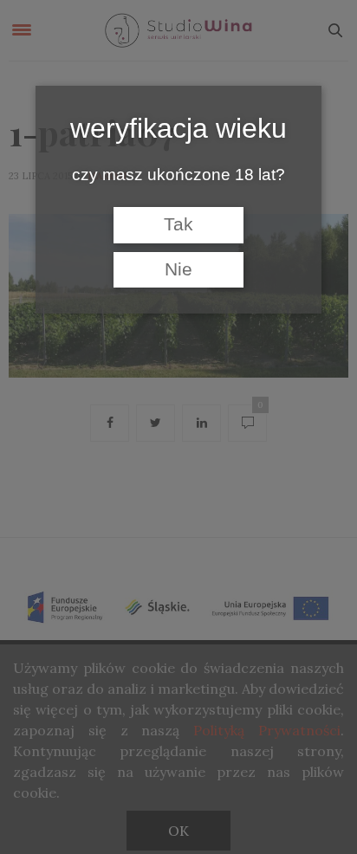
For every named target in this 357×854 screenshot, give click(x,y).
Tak (178, 224)
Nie (178, 269)
